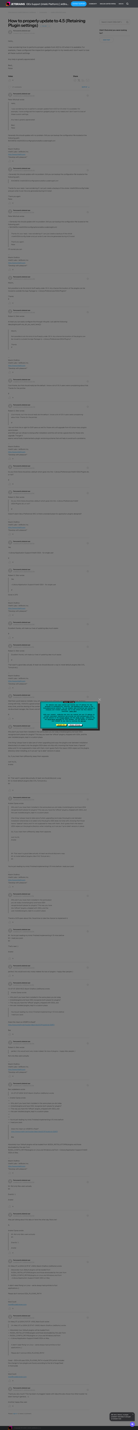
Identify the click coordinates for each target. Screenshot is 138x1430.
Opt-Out (83, 721)
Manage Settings (75, 725)
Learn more (72, 711)
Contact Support (78, 4)
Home (15, 4)
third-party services (54, 719)
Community (93, 4)
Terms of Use (80, 718)
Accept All (61, 725)
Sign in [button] (121, 4)
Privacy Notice (64, 718)
